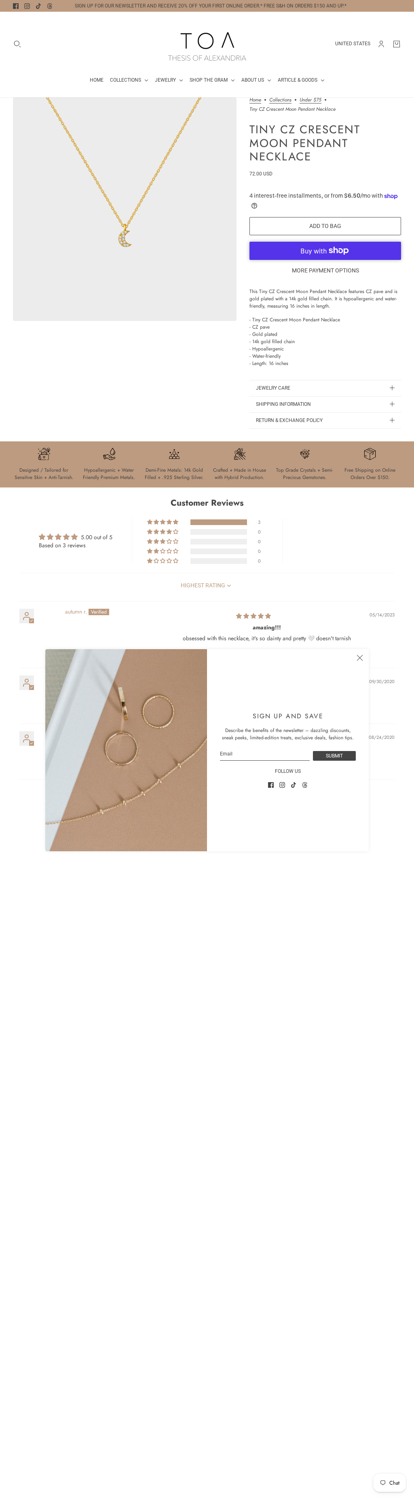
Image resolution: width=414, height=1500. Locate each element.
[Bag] (396, 44)
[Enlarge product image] (125, 209)
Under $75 (310, 100)
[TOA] (207, 44)
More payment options (325, 270)
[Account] (381, 44)
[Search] (17, 44)
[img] (253, 616)
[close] (360, 658)
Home (255, 100)
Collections (280, 100)
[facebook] (15, 6)
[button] (163, 522)
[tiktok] (38, 6)
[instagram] (27, 6)
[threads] (49, 6)
